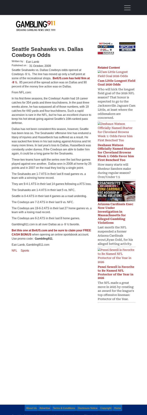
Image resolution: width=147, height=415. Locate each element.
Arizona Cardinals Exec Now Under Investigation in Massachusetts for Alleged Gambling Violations (115, 213)
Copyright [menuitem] (105, 408)
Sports (25, 250)
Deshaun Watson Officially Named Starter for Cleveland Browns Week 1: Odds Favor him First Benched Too (116, 152)
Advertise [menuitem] (44, 408)
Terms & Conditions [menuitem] (64, 408)
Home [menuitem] (117, 408)
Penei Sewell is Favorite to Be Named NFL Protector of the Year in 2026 (116, 272)
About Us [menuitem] (31, 408)
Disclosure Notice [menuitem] (88, 408)
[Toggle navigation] (127, 7)
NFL (14, 250)
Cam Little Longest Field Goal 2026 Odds (116, 82)
